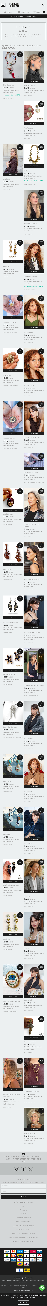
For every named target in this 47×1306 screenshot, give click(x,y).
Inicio (23, 1206)
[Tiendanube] (23, 1278)
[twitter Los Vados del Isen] (30, 1169)
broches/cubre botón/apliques (34, 482)
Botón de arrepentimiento (23, 1290)
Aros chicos (28, 95)
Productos (23, 1210)
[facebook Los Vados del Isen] (23, 1169)
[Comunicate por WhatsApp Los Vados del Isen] (42, 1288)
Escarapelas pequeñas (10, 385)
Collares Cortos (29, 184)
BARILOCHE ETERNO (29, 290)
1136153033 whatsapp (23, 1230)
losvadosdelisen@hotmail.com (23, 1241)
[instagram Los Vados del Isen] (16, 1169)
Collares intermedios (31, 695)
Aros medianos (28, 234)
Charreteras (7, 1107)
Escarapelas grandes (10, 332)
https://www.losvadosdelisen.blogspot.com (23, 1237)
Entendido (23, 1302)
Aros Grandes (28, 342)
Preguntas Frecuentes (23, 1221)
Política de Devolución (23, 1218)
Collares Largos (8, 98)
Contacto (23, 1214)
